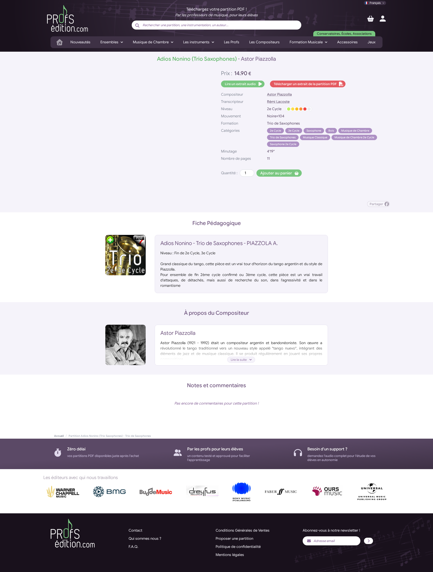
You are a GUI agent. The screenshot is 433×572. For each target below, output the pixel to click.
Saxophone (313, 130)
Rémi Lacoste (278, 102)
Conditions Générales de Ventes (242, 530)
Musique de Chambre (355, 130)
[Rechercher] (137, 25)
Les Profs (231, 42)
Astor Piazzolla (279, 94)
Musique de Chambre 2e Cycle (354, 137)
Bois (331, 130)
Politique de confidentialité (238, 546)
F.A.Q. (133, 546)
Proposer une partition (234, 538)
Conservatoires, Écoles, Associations (344, 34)
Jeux (371, 42)
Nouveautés (80, 42)
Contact (135, 530)
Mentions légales (230, 555)
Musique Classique (315, 137)
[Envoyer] (368, 541)
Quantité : (229, 173)
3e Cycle (293, 130)
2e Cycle (275, 130)
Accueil (59, 436)
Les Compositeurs (264, 42)
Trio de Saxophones (283, 137)
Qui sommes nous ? (145, 538)
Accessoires (347, 42)
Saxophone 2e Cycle (283, 144)
